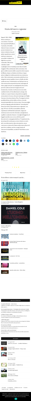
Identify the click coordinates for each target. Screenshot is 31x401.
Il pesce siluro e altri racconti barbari (8, 330)
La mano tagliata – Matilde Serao (15, 365)
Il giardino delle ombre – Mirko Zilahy (17, 270)
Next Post (22, 172)
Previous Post (8, 172)
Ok (16, 398)
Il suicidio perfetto (12, 381)
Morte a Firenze (12, 359)
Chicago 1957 (4, 230)
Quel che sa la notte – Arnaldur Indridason (17, 343)
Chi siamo (4, 387)
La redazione (10, 387)
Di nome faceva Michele (6, 325)
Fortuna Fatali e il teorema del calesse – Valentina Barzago (18, 242)
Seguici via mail (5, 389)
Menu (4, 21)
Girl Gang (10, 354)
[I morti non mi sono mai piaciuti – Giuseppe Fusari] (5, 251)
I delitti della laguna (5, 319)
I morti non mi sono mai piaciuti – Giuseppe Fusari (19, 249)
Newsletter (12, 389)
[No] (29, 396)
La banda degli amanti (13, 370)
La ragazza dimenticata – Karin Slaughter (12, 202)
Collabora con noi (18, 387)
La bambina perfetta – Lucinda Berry (17, 263)
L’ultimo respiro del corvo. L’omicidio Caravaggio (6, 153)
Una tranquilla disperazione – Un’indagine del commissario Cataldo (15, 309)
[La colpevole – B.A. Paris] (5, 258)
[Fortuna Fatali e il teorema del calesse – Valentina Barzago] (5, 243)
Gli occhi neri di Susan (13, 375)
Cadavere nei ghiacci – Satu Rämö (17, 234)
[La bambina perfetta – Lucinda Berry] (5, 265)
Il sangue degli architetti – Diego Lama (17, 348)
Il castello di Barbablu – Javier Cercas (9, 304)
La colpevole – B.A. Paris (15, 256)
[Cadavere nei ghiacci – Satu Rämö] (5, 236)
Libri (15, 26)
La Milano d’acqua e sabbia (6, 314)
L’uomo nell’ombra (6, 226)
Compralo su (19, 63)
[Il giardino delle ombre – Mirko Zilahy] (5, 272)
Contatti (25, 387)
